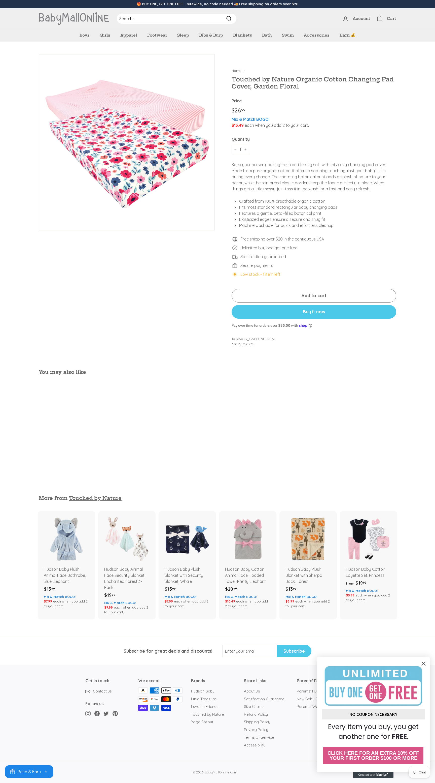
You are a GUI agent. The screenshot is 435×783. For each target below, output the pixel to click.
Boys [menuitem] (85, 35)
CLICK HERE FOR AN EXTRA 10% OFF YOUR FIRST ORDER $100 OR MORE (373, 755)
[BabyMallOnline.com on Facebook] (97, 713)
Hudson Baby (202, 691)
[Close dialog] (423, 663)
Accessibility (254, 745)
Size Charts (254, 706)
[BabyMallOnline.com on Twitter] (106, 713)
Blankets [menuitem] (242, 35)
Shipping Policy (257, 721)
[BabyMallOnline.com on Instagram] (88, 713)
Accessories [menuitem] (317, 35)
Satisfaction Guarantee (264, 699)
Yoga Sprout (202, 721)
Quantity (241, 139)
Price (237, 100)
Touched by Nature (95, 498)
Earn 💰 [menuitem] (347, 35)
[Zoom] (126, 142)
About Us (252, 691)
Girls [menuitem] (105, 35)
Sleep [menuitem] (183, 35)
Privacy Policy (256, 729)
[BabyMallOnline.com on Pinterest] (115, 713)
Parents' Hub (308, 691)
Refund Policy (256, 714)
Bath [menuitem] (267, 35)
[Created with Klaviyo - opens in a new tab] (373, 775)
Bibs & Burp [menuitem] (211, 35)
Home (236, 70)
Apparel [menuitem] (128, 35)
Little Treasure (203, 699)
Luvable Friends (205, 706)
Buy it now (314, 312)
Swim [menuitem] (288, 35)
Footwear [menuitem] (157, 35)
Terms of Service (259, 737)
